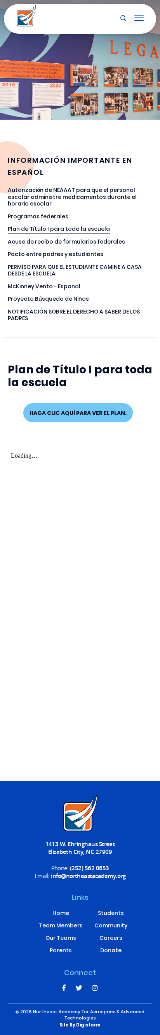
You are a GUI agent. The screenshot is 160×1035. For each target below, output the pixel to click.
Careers (110, 938)
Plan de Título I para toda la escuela (59, 229)
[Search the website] (123, 18)
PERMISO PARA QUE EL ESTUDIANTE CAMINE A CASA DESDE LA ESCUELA (75, 271)
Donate (111, 951)
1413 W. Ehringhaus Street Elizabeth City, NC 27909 (80, 848)
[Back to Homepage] (26, 15)
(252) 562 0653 (89, 868)
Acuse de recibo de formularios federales (66, 242)
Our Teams (60, 938)
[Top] (80, 812)
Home (60, 914)
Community (110, 926)
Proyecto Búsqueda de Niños (48, 299)
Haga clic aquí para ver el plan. (78, 413)
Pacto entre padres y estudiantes (55, 255)
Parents (61, 951)
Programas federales (38, 217)
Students (111, 914)
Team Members (61, 926)
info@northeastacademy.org (88, 876)
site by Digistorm (80, 1025)
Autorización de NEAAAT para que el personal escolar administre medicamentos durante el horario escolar (72, 197)
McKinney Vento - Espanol (44, 287)
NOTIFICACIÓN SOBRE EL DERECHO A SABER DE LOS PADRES (74, 316)
